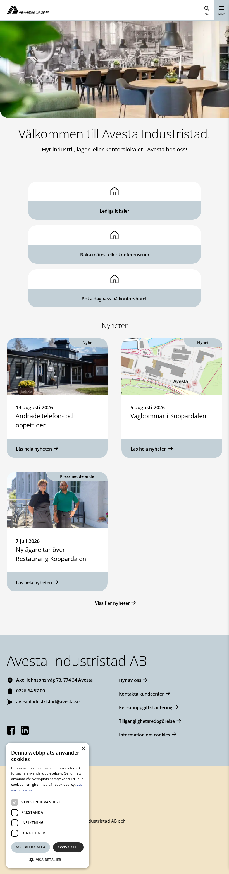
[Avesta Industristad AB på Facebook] (11, 730)
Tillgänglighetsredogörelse (147, 721)
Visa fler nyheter (112, 603)
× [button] (83, 748)
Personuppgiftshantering (145, 707)
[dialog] (47, 805)
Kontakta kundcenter (141, 694)
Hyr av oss (130, 680)
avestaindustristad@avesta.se (48, 702)
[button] (47, 859)
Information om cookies (144, 735)
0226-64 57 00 (30, 691)
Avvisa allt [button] (68, 847)
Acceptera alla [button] (31, 847)
